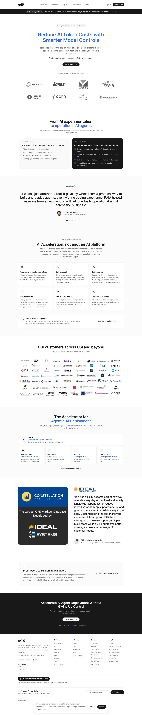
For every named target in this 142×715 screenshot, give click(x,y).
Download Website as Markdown (35, 684)
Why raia (65, 5)
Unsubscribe (113, 666)
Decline (91, 707)
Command (57, 655)
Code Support (77, 661)
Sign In (108, 5)
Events (86, 5)
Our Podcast (95, 670)
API (55, 667)
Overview (57, 649)
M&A (74, 658)
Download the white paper (108, 579)
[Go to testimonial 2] (69, 226)
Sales (74, 652)
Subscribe (116, 698)
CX (55, 652)
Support (75, 649)
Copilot (56, 658)
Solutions (54, 5)
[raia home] (21, 4)
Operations (76, 655)
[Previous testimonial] (62, 226)
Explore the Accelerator (70, 474)
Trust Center (95, 655)
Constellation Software (29, 661)
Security (94, 652)
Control (56, 664)
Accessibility (113, 655)
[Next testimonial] (79, 226)
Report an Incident (97, 663)
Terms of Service (115, 652)
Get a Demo (118, 5)
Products (43, 5)
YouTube (94, 673)
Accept (102, 707)
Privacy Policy (41, 709)
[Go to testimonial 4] (75, 226)
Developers (77, 5)
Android (22, 675)
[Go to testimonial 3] (72, 226)
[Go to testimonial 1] (66, 226)
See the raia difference (107, 327)
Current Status (59, 670)
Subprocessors (114, 658)
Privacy (111, 649)
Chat (55, 661)
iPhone (21, 672)
